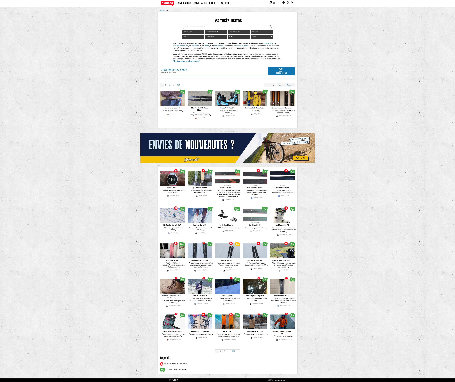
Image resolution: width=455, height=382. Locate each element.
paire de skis (267, 43)
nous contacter (280, 380)
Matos (162, 10)
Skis (184, 37)
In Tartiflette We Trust (219, 3)
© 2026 (270, 380)
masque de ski (242, 46)
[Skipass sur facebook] (271, 3)
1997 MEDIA (174, 380)
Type (280, 85)
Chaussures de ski (212, 32)
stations (187, 3)
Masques (255, 32)
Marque (290, 85)
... (173, 85)
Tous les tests (187, 32)
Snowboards (210, 37)
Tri (267, 85)
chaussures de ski (180, 46)
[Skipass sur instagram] (274, 3)
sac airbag (218, 46)
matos (204, 3)
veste (207, 46)
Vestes (231, 37)
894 (178, 85)
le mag (179, 3)
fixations (195, 46)
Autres (254, 37)
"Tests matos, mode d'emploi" (186, 61)
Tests (167, 10)
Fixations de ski (234, 32)
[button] (288, 2)
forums (196, 3)
